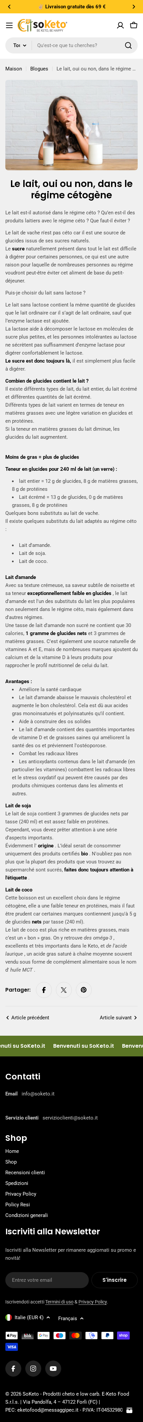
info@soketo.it (38, 1094)
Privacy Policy (92, 1301)
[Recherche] (128, 45)
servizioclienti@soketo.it (70, 1118)
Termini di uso (59, 1301)
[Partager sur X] (64, 990)
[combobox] (71, 45)
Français (67, 1318)
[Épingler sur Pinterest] (84, 990)
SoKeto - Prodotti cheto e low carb (61, 1394)
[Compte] (120, 25)
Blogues (39, 69)
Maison (13, 69)
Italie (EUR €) (29, 1317)
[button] (9, 7)
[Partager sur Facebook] (44, 990)
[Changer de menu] (9, 25)
